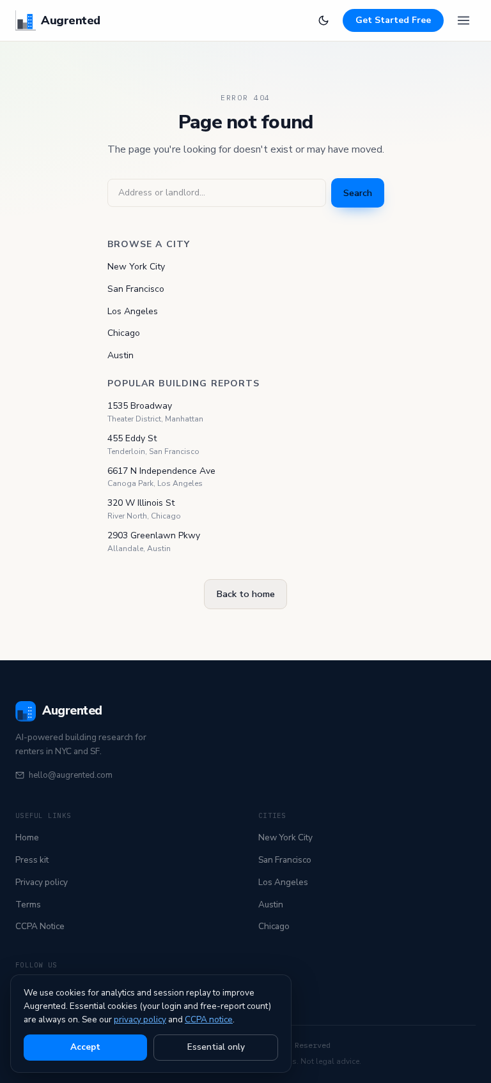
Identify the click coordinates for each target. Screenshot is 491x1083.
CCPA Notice (40, 926)
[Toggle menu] (463, 20)
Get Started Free (393, 20)
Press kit (32, 860)
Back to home (245, 593)
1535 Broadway (139, 406)
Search (357, 192)
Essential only (216, 1047)
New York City (136, 267)
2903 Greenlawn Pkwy (153, 535)
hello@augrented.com (71, 775)
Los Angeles (132, 311)
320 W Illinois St (141, 503)
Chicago (123, 333)
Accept (85, 1047)
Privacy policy (41, 882)
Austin (120, 355)
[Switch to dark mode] (323, 20)
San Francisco (135, 289)
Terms (28, 904)
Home (27, 837)
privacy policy (140, 1019)
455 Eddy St (132, 438)
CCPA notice (209, 1019)
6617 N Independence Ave (161, 471)
